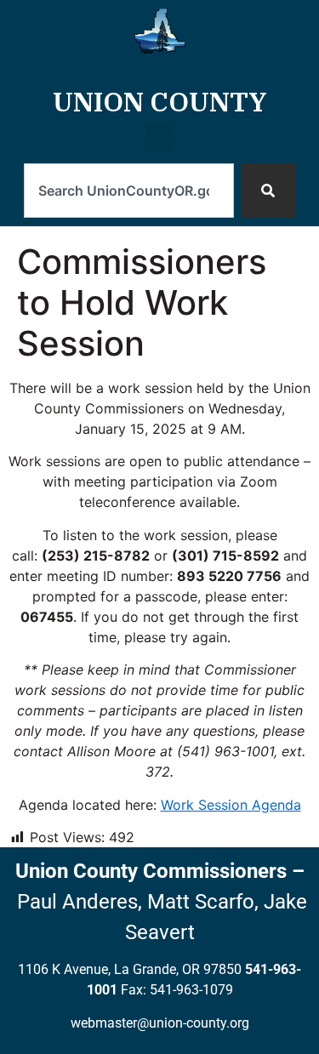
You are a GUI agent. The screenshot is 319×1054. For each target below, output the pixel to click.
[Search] (268, 190)
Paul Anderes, (79, 902)
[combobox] (129, 190)
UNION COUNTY (160, 101)
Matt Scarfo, (203, 902)
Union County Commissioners (151, 871)
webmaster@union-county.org (160, 1023)
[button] (159, 143)
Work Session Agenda (231, 804)
